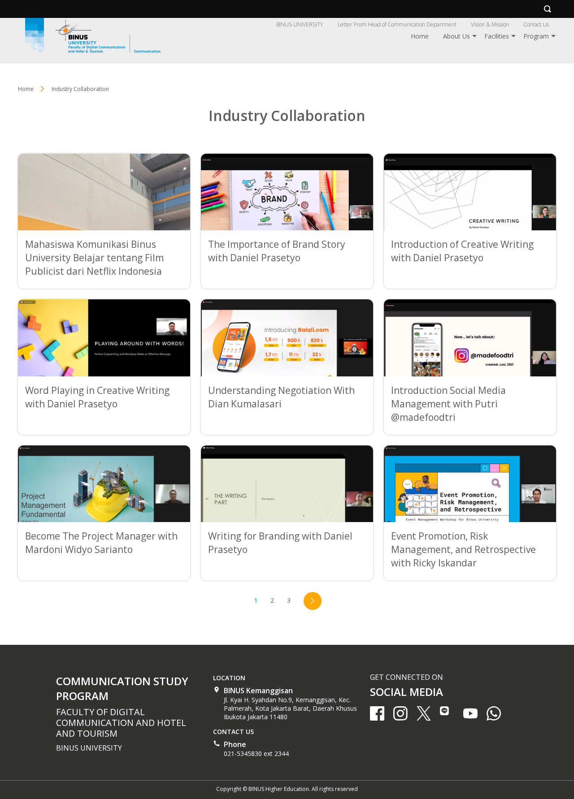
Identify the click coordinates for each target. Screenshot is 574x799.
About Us (456, 36)
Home (420, 36)
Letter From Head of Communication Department (397, 24)
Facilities (496, 36)
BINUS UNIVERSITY (299, 24)
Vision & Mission (490, 24)
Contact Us (536, 24)
